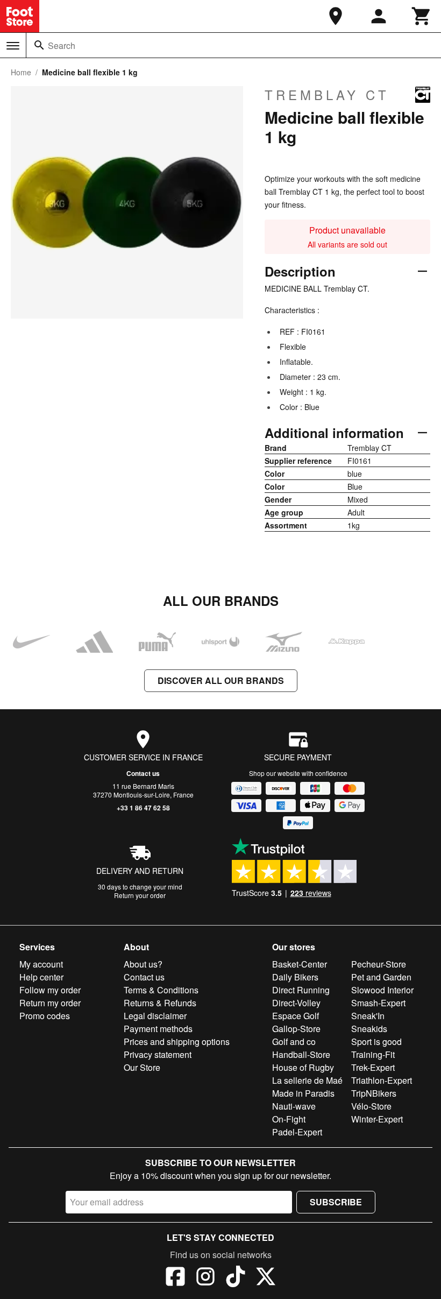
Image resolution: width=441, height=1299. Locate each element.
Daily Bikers (295, 977)
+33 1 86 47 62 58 (143, 808)
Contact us (143, 773)
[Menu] (13, 46)
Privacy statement (157, 1054)
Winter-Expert (377, 1119)
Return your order (140, 895)
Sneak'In (368, 1015)
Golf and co (294, 1041)
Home (21, 72)
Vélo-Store (371, 1106)
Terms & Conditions (161, 990)
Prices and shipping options (177, 1041)
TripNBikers (373, 1093)
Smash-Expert (378, 1003)
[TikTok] (235, 1278)
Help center (41, 977)
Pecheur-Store (378, 964)
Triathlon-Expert (381, 1080)
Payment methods (158, 1028)
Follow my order (50, 990)
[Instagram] (205, 1278)
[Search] (39, 45)
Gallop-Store (296, 1028)
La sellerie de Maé (307, 1080)
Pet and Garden (381, 977)
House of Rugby (303, 1067)
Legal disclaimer (155, 1015)
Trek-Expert (373, 1067)
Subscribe (336, 1202)
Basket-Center (299, 964)
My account (41, 964)
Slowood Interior (382, 990)
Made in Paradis (303, 1093)
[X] (265, 1278)
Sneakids (369, 1028)
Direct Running (301, 990)
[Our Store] (335, 16)
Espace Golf (295, 1015)
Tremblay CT (327, 94)
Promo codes (44, 1015)
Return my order (50, 1003)
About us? (143, 964)
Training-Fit (373, 1054)
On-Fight (288, 1119)
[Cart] (421, 16)
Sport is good (376, 1041)
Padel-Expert (297, 1132)
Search (61, 45)
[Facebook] (175, 1278)
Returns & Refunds (160, 1003)
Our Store (142, 1067)
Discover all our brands (221, 680)
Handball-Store (301, 1054)
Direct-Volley (296, 1003)
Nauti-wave (294, 1106)
